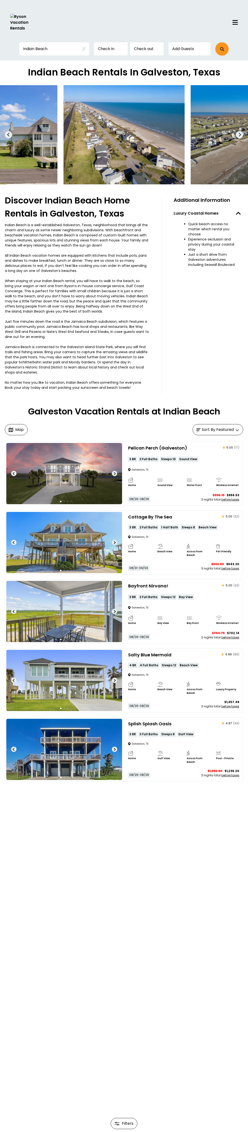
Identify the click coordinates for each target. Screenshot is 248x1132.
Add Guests (183, 49)
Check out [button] (144, 49)
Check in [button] (106, 49)
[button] (222, 49)
